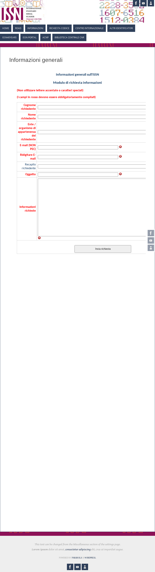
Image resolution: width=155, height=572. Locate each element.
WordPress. (90, 558)
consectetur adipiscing (78, 549)
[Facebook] (151, 233)
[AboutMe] (151, 248)
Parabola (77, 558)
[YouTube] (151, 240)
